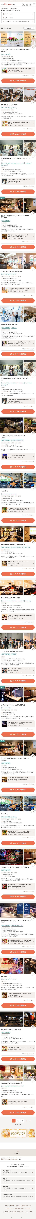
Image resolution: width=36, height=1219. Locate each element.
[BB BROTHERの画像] (18, 966)
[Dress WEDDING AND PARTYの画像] (18, 588)
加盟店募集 (27, 1208)
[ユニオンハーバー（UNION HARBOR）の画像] (18, 641)
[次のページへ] (27, 1120)
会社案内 (7, 1205)
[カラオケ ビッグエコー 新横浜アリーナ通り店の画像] (18, 857)
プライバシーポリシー (26, 1205)
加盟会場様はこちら (19, 1208)
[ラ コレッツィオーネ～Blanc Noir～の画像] (18, 261)
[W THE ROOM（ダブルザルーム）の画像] (18, 1019)
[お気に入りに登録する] (33, 47)
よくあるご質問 (28, 1211)
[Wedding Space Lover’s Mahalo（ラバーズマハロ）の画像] (18, 148)
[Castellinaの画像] (18, 481)
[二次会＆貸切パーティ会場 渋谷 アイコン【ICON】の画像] (18, 425)
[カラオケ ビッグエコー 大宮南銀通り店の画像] (18, 694)
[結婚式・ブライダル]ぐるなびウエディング (10, 1158)
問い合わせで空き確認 (19, 134)
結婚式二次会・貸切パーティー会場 (9, 1159)
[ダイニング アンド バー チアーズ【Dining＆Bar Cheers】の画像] (18, 39)
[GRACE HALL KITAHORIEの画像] (18, 94)
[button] (18, 1172)
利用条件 (18, 1205)
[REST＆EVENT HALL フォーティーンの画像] (18, 534)
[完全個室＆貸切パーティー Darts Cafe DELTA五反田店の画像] (18, 910)
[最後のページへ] (30, 1120)
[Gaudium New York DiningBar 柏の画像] (18, 1073)
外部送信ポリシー (10, 1208)
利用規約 (12, 1205)
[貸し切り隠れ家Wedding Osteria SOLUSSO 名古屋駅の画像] (18, 205)
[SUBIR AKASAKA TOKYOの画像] (18, 314)
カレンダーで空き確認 (19, 80)
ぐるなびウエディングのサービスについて (13, 1211)
